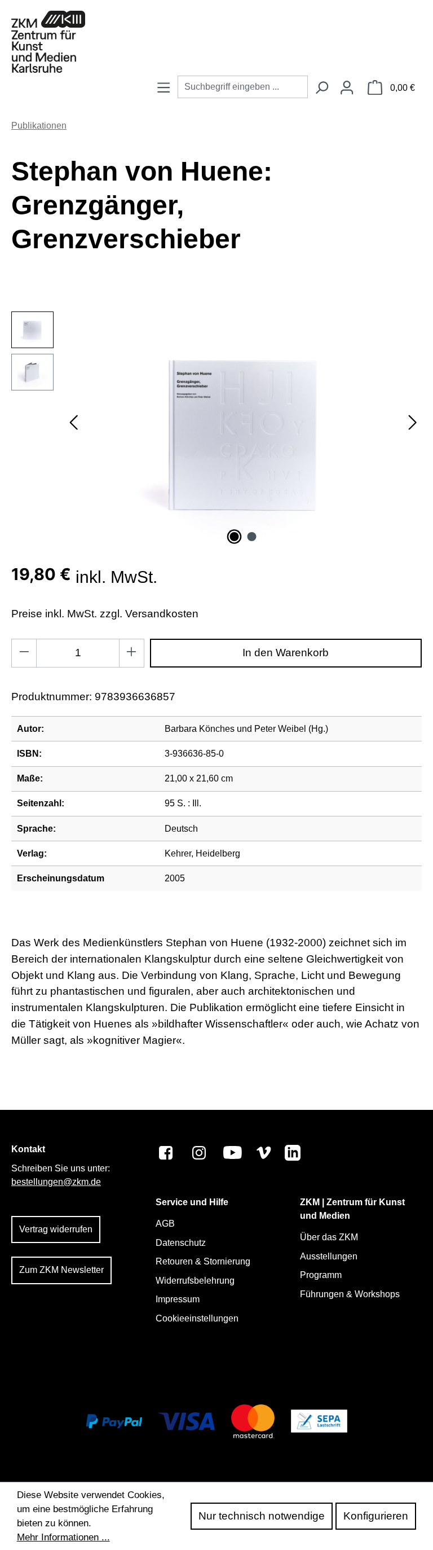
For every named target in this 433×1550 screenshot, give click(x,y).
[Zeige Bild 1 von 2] (234, 536)
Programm (321, 1275)
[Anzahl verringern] (24, 653)
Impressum (178, 1299)
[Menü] (163, 88)
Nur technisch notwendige (261, 1516)
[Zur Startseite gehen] (48, 42)
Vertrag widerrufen (55, 1229)
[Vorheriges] (73, 432)
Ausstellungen (328, 1256)
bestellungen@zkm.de (56, 1182)
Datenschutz (181, 1243)
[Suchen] (321, 88)
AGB (165, 1223)
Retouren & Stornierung (203, 1261)
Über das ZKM (329, 1237)
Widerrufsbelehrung (195, 1280)
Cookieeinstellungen (197, 1318)
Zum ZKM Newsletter (61, 1270)
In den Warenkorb (285, 652)
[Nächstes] (412, 432)
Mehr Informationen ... (63, 1537)
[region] (216, 432)
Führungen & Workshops (350, 1294)
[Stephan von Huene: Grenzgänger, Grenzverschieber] (243, 432)
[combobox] (243, 87)
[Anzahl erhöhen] (131, 653)
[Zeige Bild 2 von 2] (252, 536)
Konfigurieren (375, 1516)
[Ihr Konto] (347, 88)
